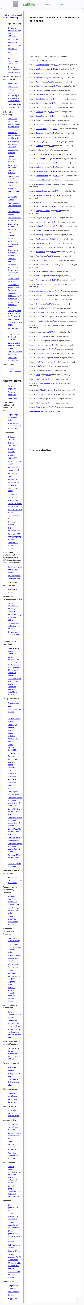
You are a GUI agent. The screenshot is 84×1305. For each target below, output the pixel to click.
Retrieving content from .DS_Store (13, 1155)
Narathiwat (40, 206)
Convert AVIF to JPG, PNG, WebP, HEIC (14, 857)
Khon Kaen (40, 133)
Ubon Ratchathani (43, 383)
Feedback (61, 4)
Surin (38, 366)
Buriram (39, 82)
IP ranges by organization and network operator (15, 69)
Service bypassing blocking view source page (15, 569)
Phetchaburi (40, 252)
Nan (37, 202)
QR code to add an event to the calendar (14, 1274)
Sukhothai (40, 353)
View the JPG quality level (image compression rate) (13, 764)
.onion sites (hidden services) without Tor (14, 296)
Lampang (39, 141)
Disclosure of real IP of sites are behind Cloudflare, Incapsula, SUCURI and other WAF (14, 687)
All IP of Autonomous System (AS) (13, 61)
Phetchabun (40, 247)
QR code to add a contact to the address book (14, 1265)
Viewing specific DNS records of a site (14, 205)
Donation (49, 4)
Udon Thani (40, 390)
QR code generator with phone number (13, 1225)
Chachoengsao (41, 86)
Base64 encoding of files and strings (14, 617)
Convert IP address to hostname (12, 261)
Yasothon (39, 407)
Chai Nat (39, 90)
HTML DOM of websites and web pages (15, 322)
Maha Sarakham (42, 163)
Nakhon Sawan (41, 191)
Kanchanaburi (41, 129)
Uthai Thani (40, 394)
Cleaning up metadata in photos (12, 727)
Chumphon (40, 116)
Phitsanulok (40, 260)
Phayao (38, 243)
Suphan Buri (40, 357)
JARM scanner (13, 398)
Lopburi (39, 154)
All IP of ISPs (12, 49)
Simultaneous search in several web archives (14, 426)
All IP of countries (14, 45)
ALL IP (56, 65)
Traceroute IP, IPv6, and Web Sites (13, 1082)
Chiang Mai (40, 103)
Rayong (38, 299)
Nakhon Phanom (42, 180)
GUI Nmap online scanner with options (14, 958)
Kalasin (38, 120)
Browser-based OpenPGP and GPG (14, 634)
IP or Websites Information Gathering (13, 144)
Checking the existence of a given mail (13, 226)
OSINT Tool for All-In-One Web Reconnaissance (14, 287)
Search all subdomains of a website (14, 1014)
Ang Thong (40, 69)
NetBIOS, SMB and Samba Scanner (13, 304)
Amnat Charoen (42, 65)
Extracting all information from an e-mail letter (14, 1113)
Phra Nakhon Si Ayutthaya (46, 264)
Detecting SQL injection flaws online (13, 910)
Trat (37, 379)
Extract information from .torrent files (14, 747)
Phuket (38, 275)
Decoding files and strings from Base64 (14, 626)
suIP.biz (29, 4)
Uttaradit (39, 398)
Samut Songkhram (43, 325)
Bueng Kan (40, 77)
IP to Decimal (13, 500)
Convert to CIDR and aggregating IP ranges (14, 536)
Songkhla (39, 349)
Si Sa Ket (39, 340)
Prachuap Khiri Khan (44, 284)
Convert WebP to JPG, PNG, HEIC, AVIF (14, 831)
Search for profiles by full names (13, 244)
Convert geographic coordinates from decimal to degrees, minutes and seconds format (14, 1175)
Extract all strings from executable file (14, 1135)
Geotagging (12, 715)
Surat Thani (40, 362)
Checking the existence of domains (13, 252)
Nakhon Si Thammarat (44, 195)
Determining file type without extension (14, 1127)
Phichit (38, 256)
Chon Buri (39, 112)
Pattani (38, 230)
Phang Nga (40, 234)
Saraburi (39, 332)
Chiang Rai (40, 107)
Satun (38, 336)
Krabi (38, 137)
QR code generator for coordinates (13, 1216)
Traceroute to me (14, 104)
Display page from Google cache (13, 417)
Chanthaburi (40, 99)
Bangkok (39, 73)
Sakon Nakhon (41, 312)
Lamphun (39, 146)
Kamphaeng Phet (42, 124)
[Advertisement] (54, 39)
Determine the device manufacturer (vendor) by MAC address (14, 1053)
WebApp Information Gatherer (12, 159)
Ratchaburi (40, 295)
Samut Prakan (41, 316)
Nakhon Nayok (41, 171)
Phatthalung (40, 239)
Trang (38, 375)
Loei (37, 150)
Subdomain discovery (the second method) (14, 1023)
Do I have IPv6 (13, 107)
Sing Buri (39, 345)
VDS (40, 4)
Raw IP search (13, 1292)
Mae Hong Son (41, 158)
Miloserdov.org (12, 18)
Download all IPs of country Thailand (44, 411)
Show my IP (12, 83)
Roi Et (38, 304)
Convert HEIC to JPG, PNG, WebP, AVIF (14, 811)
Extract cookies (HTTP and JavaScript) (14, 337)
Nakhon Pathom (42, 176)
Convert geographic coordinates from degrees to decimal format (14, 1191)
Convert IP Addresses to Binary (13, 488)
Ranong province (42, 291)
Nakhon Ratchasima (43, 184)
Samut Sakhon (41, 321)
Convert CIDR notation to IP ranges (13, 545)
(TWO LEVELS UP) (50, 60)
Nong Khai (40, 217)
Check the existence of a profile (13, 235)
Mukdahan (40, 167)
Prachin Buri (40, 280)
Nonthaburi (40, 222)
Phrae (38, 271)
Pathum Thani (41, 226)
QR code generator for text (13, 1207)
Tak (37, 370)
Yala (37, 403)
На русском (12, 1298)
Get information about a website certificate (14, 345)
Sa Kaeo (39, 308)
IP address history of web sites (13, 191)
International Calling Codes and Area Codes (15, 880)
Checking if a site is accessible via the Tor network (14, 313)
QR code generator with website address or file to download (14, 1236)
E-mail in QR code (14, 1251)
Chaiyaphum (40, 94)
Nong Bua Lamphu (43, 211)
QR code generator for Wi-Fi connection (14, 1257)
